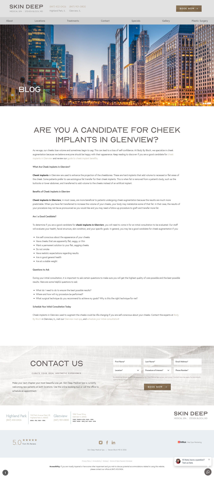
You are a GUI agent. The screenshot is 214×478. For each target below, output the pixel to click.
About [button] (9, 20)
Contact (105, 20)
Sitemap (105, 461)
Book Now (187, 8)
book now (155, 387)
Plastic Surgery (200, 20)
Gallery (166, 20)
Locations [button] (40, 20)
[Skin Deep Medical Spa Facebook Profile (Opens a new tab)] (107, 442)
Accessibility (97, 461)
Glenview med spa (73, 319)
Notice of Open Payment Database (121, 461)
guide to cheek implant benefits (82, 158)
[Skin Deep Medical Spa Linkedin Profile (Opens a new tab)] (113, 442)
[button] (5, 473)
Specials (136, 20)
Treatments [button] (73, 20)
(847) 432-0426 (58, 6)
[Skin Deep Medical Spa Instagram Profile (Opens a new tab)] (100, 442)
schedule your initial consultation (103, 319)
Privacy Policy (123, 380)
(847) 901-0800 (77, 6)
